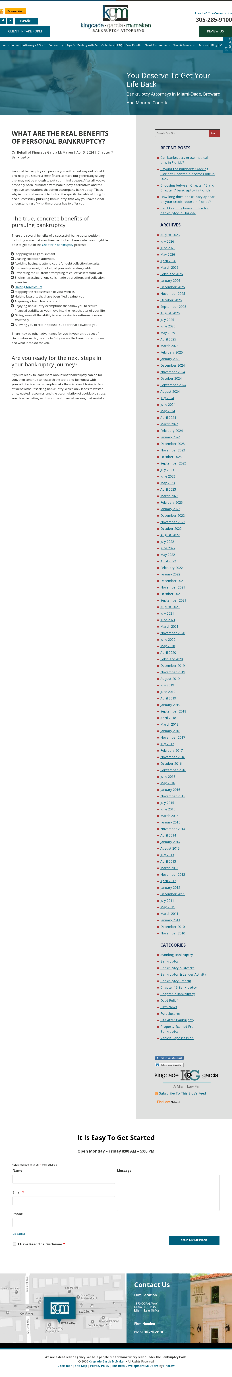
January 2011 (170, 920)
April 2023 (168, 489)
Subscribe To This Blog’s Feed (182, 1093)
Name (17, 1170)
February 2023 (171, 502)
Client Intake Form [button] (25, 31)
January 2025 (170, 359)
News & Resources (184, 45)
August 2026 (170, 235)
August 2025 (170, 313)
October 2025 (171, 300)
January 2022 (170, 574)
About (16, 45)
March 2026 (169, 267)
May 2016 (167, 783)
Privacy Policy (99, 1366)
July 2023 (167, 470)
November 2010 (172, 933)
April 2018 (168, 718)
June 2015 (167, 809)
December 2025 (172, 287)
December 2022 (172, 515)
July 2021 (167, 613)
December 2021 (172, 581)
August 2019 (170, 678)
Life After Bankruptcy (177, 1020)
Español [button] (26, 21)
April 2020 (168, 652)
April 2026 (168, 261)
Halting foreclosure (28, 287)
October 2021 (171, 594)
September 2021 (173, 600)
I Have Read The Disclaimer (41, 1244)
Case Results (133, 45)
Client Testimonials (157, 45)
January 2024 (170, 437)
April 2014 (168, 835)
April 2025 (168, 339)
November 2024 (172, 372)
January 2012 (170, 887)
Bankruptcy (56, 45)
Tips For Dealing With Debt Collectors (90, 45)
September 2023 (173, 463)
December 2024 (172, 365)
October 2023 (171, 457)
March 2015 (169, 816)
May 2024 (167, 411)
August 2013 (170, 848)
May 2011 (167, 907)
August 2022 (170, 535)
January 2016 (170, 789)
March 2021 (169, 626)
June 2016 (167, 776)
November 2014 (172, 829)
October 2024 (171, 378)
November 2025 (172, 293)
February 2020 (171, 659)
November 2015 (172, 796)
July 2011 (167, 900)
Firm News (168, 1007)
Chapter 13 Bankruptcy (178, 987)
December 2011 (172, 894)
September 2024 (173, 385)
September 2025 (173, 306)
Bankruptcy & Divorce (177, 968)
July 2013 (167, 855)
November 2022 (172, 522)
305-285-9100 (214, 19)
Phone (18, 1214)
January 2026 (170, 280)
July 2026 (167, 241)
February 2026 (171, 274)
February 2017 (171, 750)
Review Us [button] (215, 31)
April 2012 (168, 881)
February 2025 (171, 352)
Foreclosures (170, 1013)
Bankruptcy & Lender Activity (183, 974)
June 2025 (167, 326)
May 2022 (167, 554)
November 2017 (172, 737)
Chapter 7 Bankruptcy (177, 994)
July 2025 (167, 319)
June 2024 (167, 404)
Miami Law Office (147, 1310)
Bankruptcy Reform (175, 981)
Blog (214, 45)
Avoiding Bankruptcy (176, 955)
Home (5, 45)
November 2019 (172, 672)
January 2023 (170, 509)
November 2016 (172, 757)
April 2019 (168, 698)
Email (18, 1192)
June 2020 (167, 639)
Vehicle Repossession (177, 1038)
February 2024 (171, 430)
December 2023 (172, 443)
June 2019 (167, 691)
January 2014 (170, 842)
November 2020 (172, 633)
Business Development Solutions (135, 1366)
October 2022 (171, 528)
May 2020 (167, 646)
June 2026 (167, 248)
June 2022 (167, 548)
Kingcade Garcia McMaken (52, 152)
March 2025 (169, 346)
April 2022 (168, 561)
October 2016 (171, 763)
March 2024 (169, 424)
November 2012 (172, 874)
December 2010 (172, 926)
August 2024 (170, 391)
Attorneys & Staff (34, 45)
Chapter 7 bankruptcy (57, 245)
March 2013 (169, 868)
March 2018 (169, 724)
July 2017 (167, 744)
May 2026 (167, 254)
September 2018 (173, 711)
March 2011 (169, 913)
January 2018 (170, 731)
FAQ (119, 45)
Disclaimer (19, 1233)
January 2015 (170, 822)
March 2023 (169, 496)
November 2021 (172, 587)
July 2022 (167, 541)
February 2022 (171, 567)
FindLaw (169, 1366)
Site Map (81, 1366)
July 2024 (167, 398)
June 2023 (167, 476)
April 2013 (168, 861)
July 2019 (167, 685)
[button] (228, 1350)
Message (124, 1170)
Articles (203, 45)
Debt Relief (169, 1000)
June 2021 (167, 620)
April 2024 (168, 417)
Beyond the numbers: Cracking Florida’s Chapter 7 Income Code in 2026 (187, 174)
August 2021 (170, 607)
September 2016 (173, 770)
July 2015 (167, 802)
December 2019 (172, 665)
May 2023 (167, 483)
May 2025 (167, 333)
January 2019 (170, 705)
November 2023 (172, 450)
